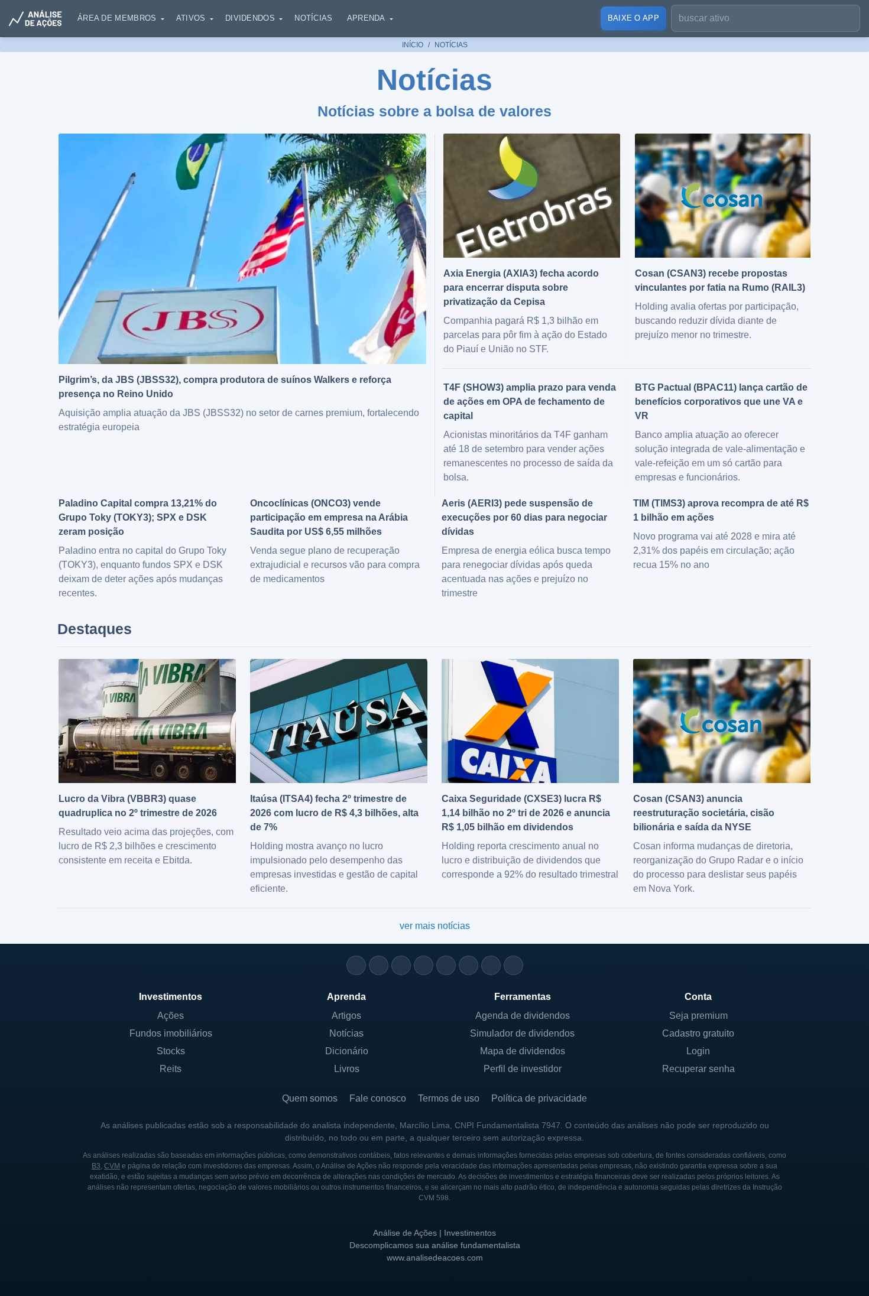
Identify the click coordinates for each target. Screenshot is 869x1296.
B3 (96, 1166)
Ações (170, 1016)
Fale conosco (377, 1098)
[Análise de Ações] (39, 18)
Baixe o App (633, 18)
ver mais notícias (435, 926)
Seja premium (698, 1016)
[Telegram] (423, 965)
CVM (112, 1166)
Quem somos (310, 1098)
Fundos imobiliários (170, 1033)
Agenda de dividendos (522, 1016)
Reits (170, 1069)
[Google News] (468, 965)
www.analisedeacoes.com (435, 1257)
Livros (346, 1069)
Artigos (346, 1016)
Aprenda (366, 18)
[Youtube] (446, 965)
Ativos (191, 18)
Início (412, 45)
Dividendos (250, 18)
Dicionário (346, 1051)
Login (698, 1051)
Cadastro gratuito (698, 1033)
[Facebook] (378, 965)
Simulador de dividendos (522, 1033)
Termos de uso (448, 1098)
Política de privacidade (539, 1098)
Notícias (313, 18)
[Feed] (491, 965)
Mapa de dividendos (522, 1051)
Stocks (171, 1051)
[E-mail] (513, 965)
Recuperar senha (698, 1069)
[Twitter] (401, 965)
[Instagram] (356, 965)
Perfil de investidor (523, 1069)
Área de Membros (117, 18)
